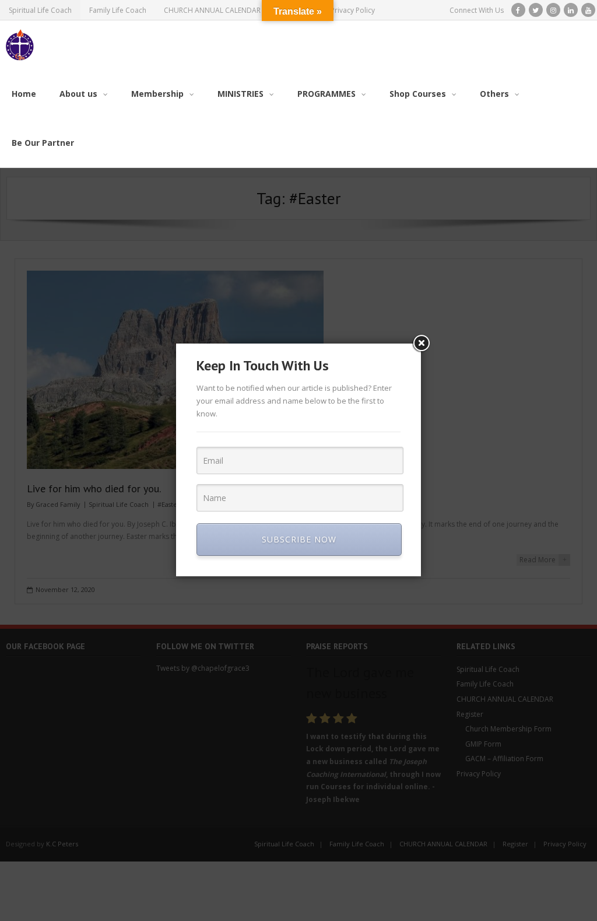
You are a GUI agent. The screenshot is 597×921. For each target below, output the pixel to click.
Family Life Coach (117, 10)
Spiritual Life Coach (40, 10)
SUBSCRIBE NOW (299, 539)
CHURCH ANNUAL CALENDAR (212, 10)
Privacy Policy (353, 10)
